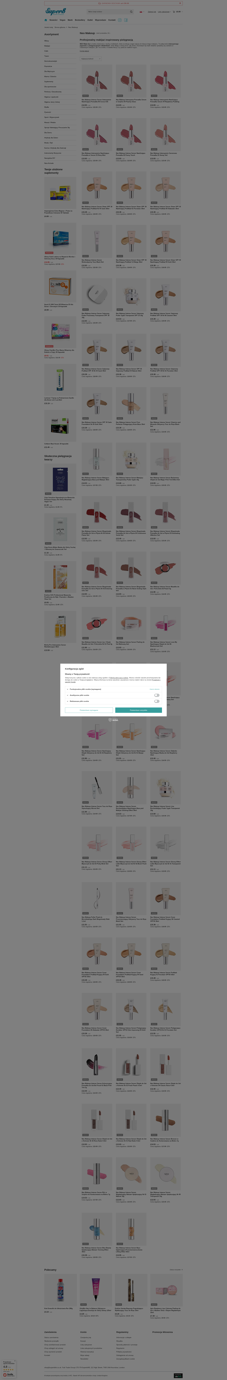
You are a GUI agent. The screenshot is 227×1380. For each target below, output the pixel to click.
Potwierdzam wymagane (89, 710)
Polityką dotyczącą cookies (118, 678)
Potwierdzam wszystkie (138, 710)
